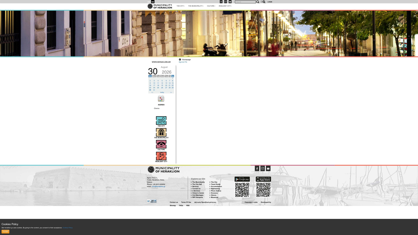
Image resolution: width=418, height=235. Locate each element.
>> (171, 92)
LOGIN (270, 2)
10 (154, 83)
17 (154, 85)
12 (162, 83)
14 (169, 83)
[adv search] (263, 2)
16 (150, 85)
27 (166, 87)
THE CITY (180, 6)
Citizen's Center (198, 193)
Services (195, 186)
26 (162, 87)
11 (158, 83)
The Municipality (198, 182)
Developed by (266, 202)
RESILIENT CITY (225, 6)
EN (153, 2)
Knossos (214, 193)
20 (166, 85)
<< (152, 92)
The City (214, 182)
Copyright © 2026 (251, 202)
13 (166, 83)
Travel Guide (215, 184)
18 (158, 85)
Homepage (186, 59)
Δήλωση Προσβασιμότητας (205, 202)
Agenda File (183, 62)
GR (148, 2)
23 (150, 87)
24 (154, 87)
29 (172, 87)
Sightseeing (215, 188)
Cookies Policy (68, 228)
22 (172, 85)
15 (172, 83)
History (213, 195)
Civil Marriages (197, 195)
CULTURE (210, 6)
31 (154, 90)
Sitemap (173, 205)
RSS (187, 205)
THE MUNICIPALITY (195, 6)
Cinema (156, 108)
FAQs (181, 205)
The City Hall (197, 184)
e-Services (196, 191)
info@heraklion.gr (158, 186)
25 (158, 87)
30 (150, 90)
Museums (214, 197)
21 (169, 85)
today (162, 92)
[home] (161, 6)
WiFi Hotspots (197, 197)
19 (162, 85)
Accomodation (216, 186)
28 (169, 87)
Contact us (196, 188)
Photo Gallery (216, 191)
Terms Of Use (186, 202)
